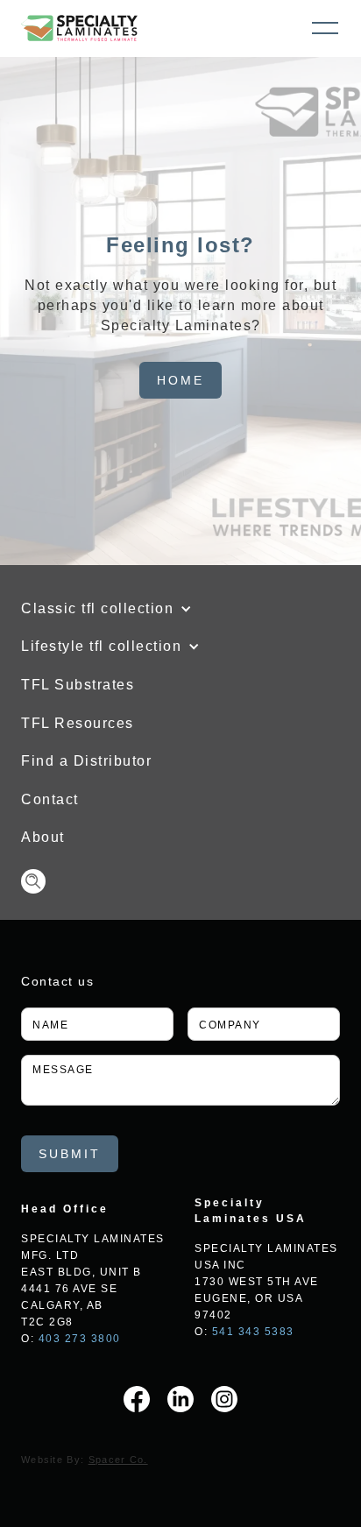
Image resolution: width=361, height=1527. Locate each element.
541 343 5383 (253, 1332)
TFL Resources (77, 723)
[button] (325, 28)
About (43, 837)
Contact (50, 799)
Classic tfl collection (97, 608)
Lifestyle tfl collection (101, 646)
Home (180, 380)
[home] (79, 28)
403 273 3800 (80, 1339)
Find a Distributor (86, 760)
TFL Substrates (77, 684)
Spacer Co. (118, 1459)
